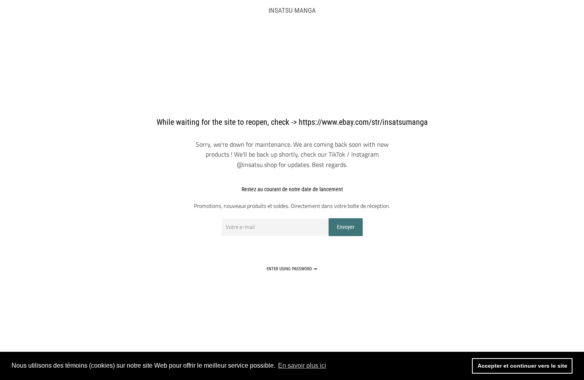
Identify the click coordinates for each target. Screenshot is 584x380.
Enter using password (290, 268)
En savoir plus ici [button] (302, 365)
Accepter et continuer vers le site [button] (522, 366)
